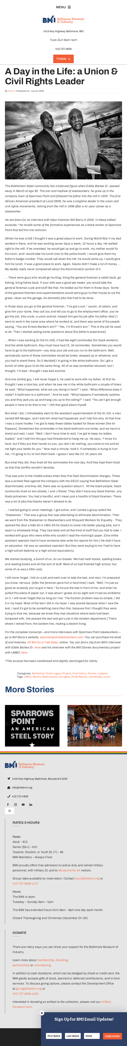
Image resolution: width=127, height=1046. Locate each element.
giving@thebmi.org (29, 988)
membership (45, 960)
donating (62, 960)
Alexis (11, 91)
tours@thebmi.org (87, 878)
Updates (103, 673)
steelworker (95, 676)
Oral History (79, 673)
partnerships (21, 965)
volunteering (42, 965)
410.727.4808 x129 (25, 993)
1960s (28, 676)
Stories (92, 673)
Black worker (49, 676)
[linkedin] (31, 805)
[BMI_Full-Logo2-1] (25, 762)
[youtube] (23, 805)
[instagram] (16, 805)
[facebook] (8, 805)
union (107, 676)
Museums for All (69, 870)
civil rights (64, 676)
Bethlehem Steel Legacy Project (51, 673)
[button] (7, 723)
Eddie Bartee (79, 676)
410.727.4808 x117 (25, 883)
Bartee (37, 676)
